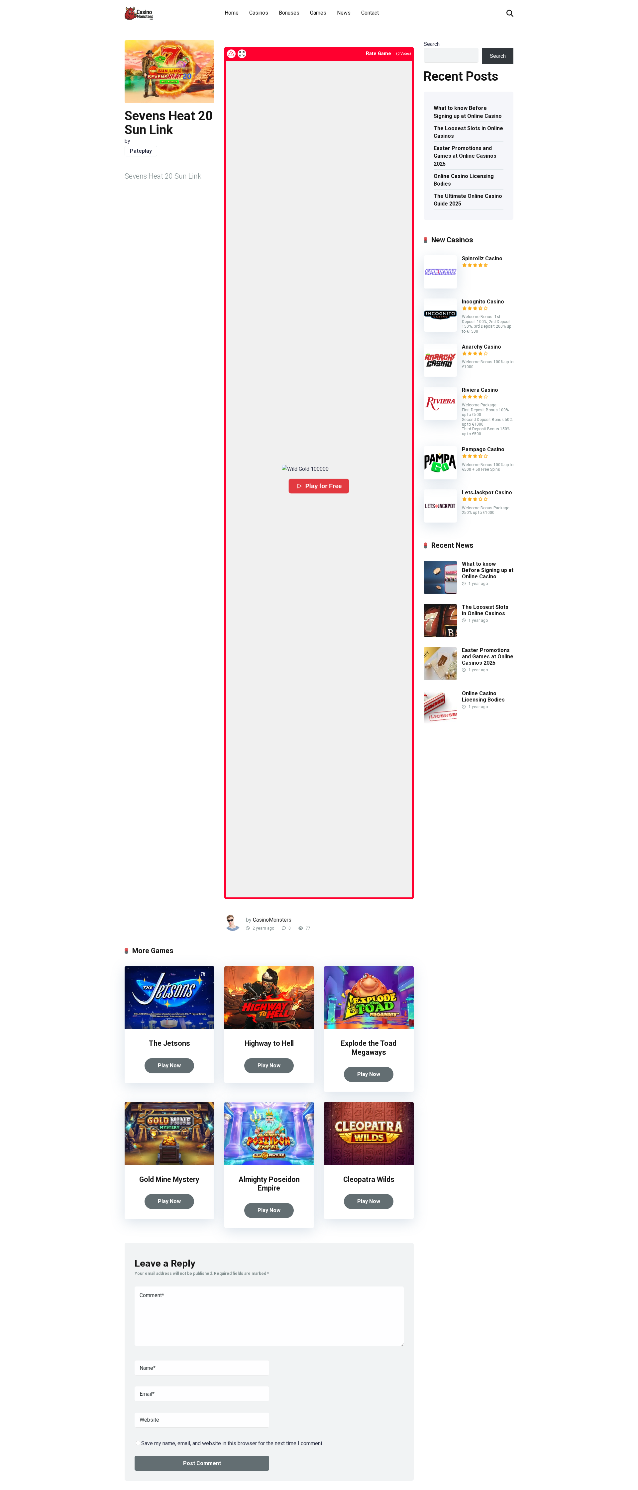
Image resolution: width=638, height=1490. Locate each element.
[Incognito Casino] (440, 330)
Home (232, 13)
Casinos (258, 13)
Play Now (169, 1065)
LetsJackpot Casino (487, 492)
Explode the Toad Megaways (368, 1047)
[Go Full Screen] (242, 53)
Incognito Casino (483, 301)
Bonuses (289, 13)
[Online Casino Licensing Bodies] (440, 721)
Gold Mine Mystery (169, 1179)
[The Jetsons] (169, 1027)
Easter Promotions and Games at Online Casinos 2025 (465, 156)
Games (318, 13)
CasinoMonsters (272, 920)
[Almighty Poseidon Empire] (269, 1163)
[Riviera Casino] (440, 418)
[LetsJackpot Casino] (440, 521)
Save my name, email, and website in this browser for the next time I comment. (232, 1443)
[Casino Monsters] (139, 11)
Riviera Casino (480, 390)
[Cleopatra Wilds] (369, 1163)
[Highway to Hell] (269, 1027)
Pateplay (141, 151)
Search (432, 44)
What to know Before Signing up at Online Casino (468, 112)
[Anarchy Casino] (440, 375)
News (344, 13)
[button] (319, 469)
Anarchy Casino (481, 347)
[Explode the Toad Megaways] (369, 1027)
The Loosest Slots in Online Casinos (468, 132)
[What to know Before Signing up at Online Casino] (440, 592)
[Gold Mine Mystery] (169, 1163)
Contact (370, 13)
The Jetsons (169, 1043)
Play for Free (324, 486)
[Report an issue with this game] (231, 53)
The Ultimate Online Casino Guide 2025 (468, 200)
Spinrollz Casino (482, 258)
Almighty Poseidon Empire (269, 1184)
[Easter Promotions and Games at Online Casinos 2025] (440, 678)
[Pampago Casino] (440, 477)
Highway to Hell (269, 1043)
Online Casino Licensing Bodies (464, 180)
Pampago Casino (483, 449)
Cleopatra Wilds (368, 1179)
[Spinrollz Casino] (440, 287)
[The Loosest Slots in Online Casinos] (440, 635)
